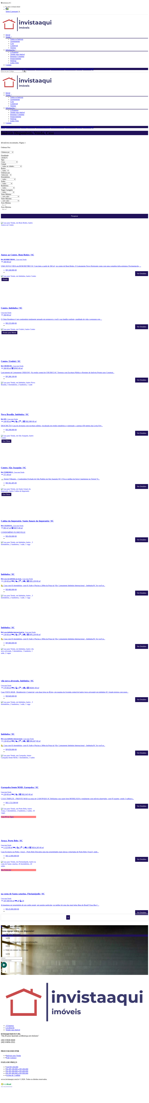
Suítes (3, 181)
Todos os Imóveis (16, 39)
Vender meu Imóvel (17, 54)
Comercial (14, 46)
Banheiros (4, 186)
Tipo (2, 160)
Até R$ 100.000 (12, 1067)
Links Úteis (14, 63)
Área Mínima (6, 203)
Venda (8, 37)
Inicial (8, 35)
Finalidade (5, 155)
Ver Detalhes (141, 274)
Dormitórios (5, 177)
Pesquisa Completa (17, 56)
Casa (12, 44)
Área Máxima (6, 207)
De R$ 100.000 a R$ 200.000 (17, 1069)
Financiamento (15, 59)
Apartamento (15, 41)
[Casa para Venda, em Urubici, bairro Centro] (18, 357)
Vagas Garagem (7, 190)
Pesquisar (74, 216)
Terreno (13, 48)
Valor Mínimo (6, 194)
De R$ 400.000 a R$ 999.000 (17, 1073)
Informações (10, 50)
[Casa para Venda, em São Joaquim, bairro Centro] (18, 463)
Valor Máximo (6, 199)
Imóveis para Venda (13, 69)
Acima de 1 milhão (13, 1075)
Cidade (3, 164)
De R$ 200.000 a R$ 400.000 (17, 1071)
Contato (8, 65)
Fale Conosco (11, 1058)
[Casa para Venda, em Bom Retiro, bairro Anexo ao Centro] (18, 250)
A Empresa (14, 52)
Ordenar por (5, 173)
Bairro (3, 168)
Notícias (13, 61)
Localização (10, 1028)
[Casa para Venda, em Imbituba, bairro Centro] (18, 304)
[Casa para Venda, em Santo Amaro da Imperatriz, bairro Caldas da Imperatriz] (18, 516)
